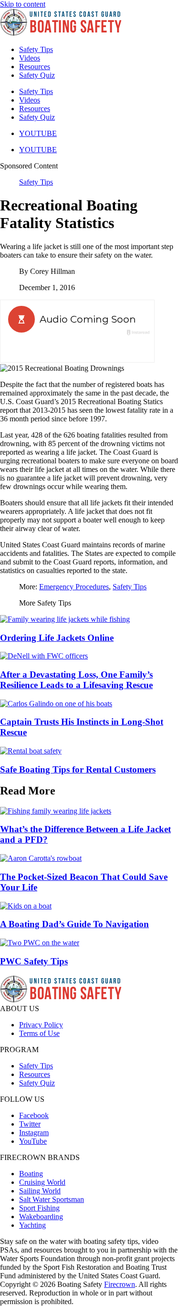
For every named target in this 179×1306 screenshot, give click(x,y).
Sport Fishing (39, 1208)
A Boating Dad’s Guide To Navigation (74, 924)
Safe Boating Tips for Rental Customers (78, 769)
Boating (31, 1174)
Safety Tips (36, 49)
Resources (34, 67)
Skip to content (22, 4)
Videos (29, 58)
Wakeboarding (41, 1216)
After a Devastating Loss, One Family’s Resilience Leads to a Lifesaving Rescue (76, 679)
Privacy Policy (41, 1025)
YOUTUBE (38, 133)
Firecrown (119, 1284)
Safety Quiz (37, 75)
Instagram (34, 1132)
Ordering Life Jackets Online (57, 638)
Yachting (32, 1225)
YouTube (33, 1141)
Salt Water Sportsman (51, 1199)
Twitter (30, 1124)
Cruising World (42, 1182)
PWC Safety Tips (34, 961)
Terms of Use (39, 1033)
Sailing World (40, 1191)
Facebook (34, 1115)
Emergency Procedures (74, 587)
